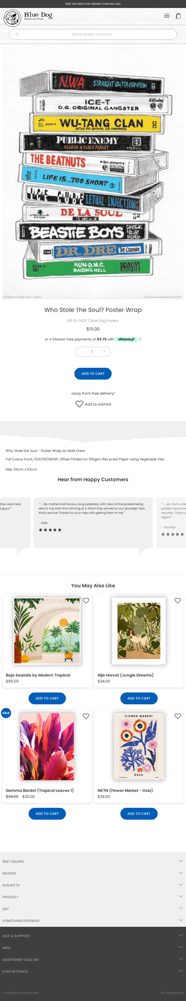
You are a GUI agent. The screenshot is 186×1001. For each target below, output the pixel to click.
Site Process (172, 993)
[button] (80, 404)
